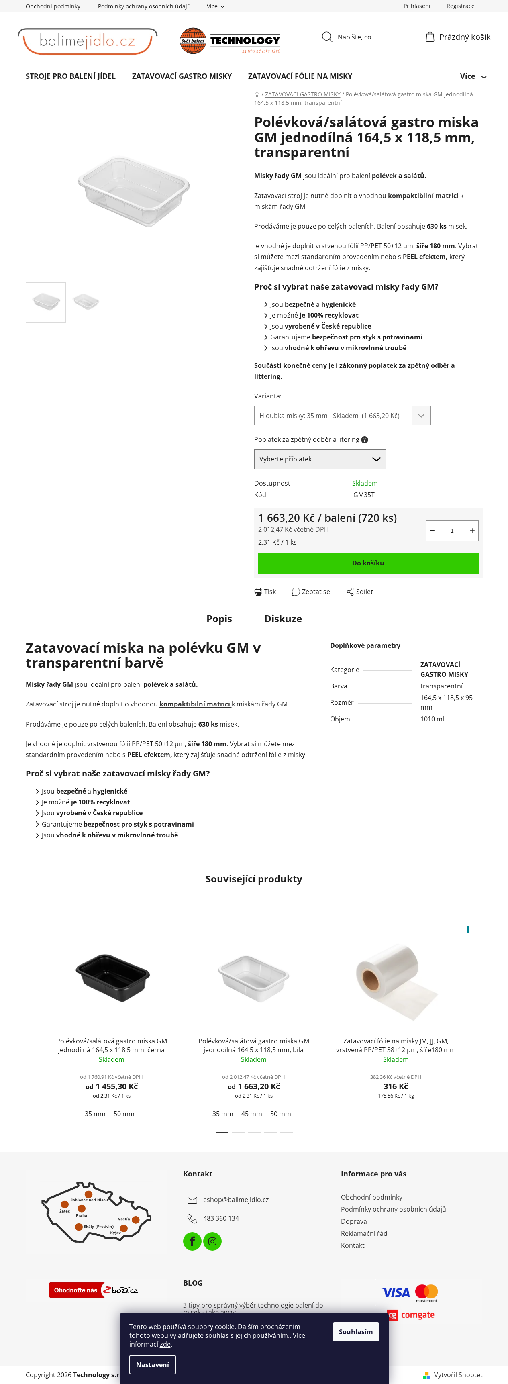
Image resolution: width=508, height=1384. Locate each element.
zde (165, 1344)
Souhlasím (356, 1331)
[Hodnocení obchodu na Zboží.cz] (96, 1290)
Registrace (461, 6)
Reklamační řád (364, 1233)
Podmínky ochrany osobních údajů (144, 6)
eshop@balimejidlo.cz (236, 1199)
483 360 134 (221, 1218)
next (476, 1027)
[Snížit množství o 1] (432, 531)
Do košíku (368, 563)
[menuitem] (71, 76)
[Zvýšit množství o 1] (472, 531)
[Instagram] (212, 1241)
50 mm (124, 1113)
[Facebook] (192, 1241)
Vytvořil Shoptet (458, 1374)
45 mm (251, 1113)
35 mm (95, 1113)
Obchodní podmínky (53, 6)
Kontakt (353, 1245)
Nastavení (152, 1364)
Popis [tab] (219, 618)
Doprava (354, 1221)
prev (32, 1027)
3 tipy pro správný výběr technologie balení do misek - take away (253, 1309)
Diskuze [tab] (283, 618)
